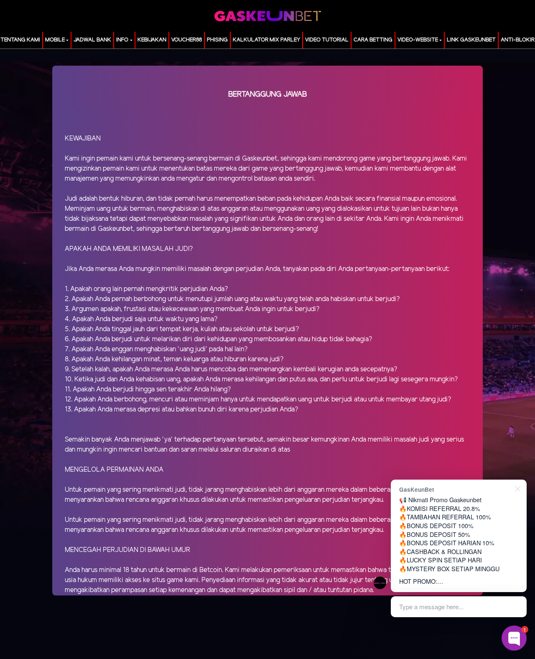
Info (122, 40)
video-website (417, 40)
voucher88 (186, 40)
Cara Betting (373, 40)
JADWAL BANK (92, 40)
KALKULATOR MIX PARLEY (266, 40)
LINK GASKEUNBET (471, 40)
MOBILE (55, 40)
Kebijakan (152, 40)
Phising (217, 40)
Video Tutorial (327, 40)
